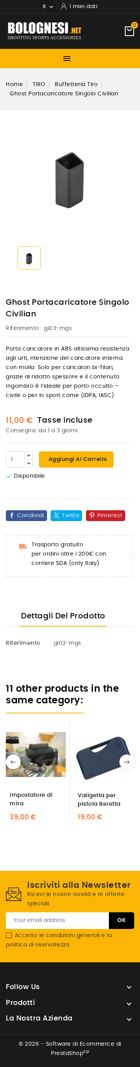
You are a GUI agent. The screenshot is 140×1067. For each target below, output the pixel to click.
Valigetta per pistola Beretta (99, 800)
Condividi (30, 515)
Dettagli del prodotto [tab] (63, 616)
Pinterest (109, 515)
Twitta (70, 515)
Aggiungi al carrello (77, 459)
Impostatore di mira (31, 799)
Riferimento (22, 328)
